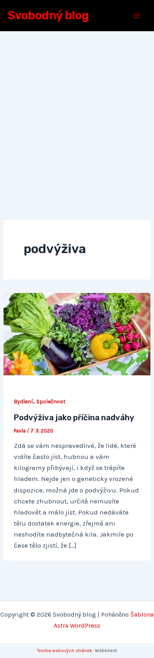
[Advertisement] (77, 112)
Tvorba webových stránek (64, 650)
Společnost (51, 401)
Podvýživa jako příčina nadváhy (74, 417)
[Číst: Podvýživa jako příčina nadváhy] (77, 333)
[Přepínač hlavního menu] (137, 16)
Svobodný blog (48, 15)
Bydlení (23, 401)
